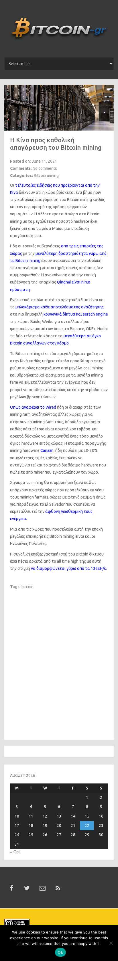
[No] (111, 943)
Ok (60, 952)
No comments (45, 168)
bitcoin (27, 586)
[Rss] (58, 888)
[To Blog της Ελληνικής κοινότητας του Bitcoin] (59, 31)
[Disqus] (59, 661)
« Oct (15, 851)
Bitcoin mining (46, 175)
